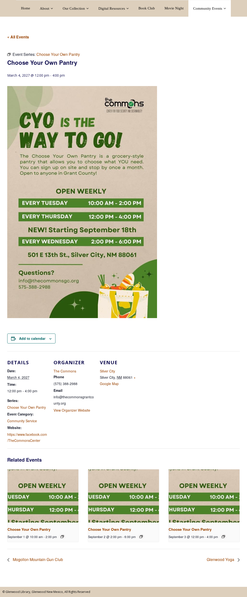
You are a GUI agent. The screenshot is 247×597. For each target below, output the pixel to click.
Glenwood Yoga (221, 559)
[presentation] (42, 496)
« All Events (18, 37)
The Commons (65, 371)
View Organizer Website (72, 410)
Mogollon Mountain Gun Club (37, 559)
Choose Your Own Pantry (26, 407)
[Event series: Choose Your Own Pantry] (62, 536)
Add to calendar (32, 338)
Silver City (107, 371)
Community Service (22, 420)
